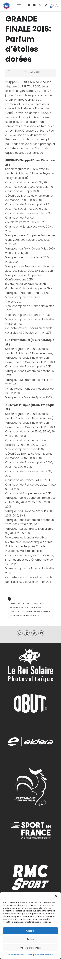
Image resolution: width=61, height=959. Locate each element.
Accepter (30, 930)
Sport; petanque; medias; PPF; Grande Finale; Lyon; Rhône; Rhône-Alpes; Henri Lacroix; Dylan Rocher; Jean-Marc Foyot (30, 609)
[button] (56, 896)
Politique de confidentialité (40, 954)
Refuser (30, 939)
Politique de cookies (17, 954)
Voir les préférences (30, 947)
